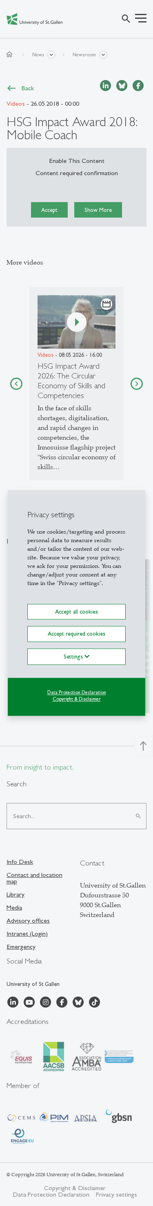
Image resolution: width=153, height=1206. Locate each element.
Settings (74, 656)
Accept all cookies (76, 611)
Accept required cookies (76, 634)
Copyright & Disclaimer (77, 699)
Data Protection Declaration (76, 692)
